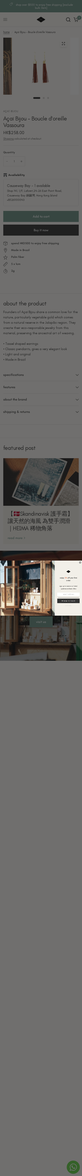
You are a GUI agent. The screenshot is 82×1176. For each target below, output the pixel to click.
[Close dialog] (80, 562)
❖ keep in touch (68, 600)
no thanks (68, 605)
